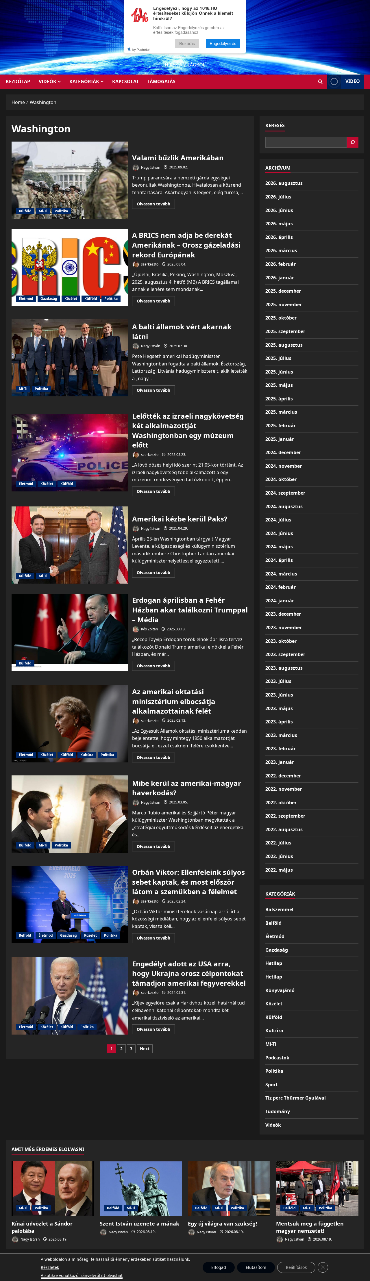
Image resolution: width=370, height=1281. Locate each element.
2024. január (279, 600)
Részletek (50, 1267)
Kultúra (86, 754)
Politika (61, 211)
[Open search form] (320, 81)
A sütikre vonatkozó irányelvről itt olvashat (82, 1275)
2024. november (283, 466)
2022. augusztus (284, 829)
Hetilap (273, 963)
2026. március (281, 250)
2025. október (281, 318)
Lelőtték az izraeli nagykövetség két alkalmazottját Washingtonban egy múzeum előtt (70, 453)
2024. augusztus (284, 506)
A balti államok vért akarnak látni (70, 357)
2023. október (281, 641)
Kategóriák (84, 81)
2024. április (279, 560)
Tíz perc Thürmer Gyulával (295, 1098)
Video (352, 81)
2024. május (279, 546)
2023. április (279, 722)
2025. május (279, 385)
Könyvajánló (280, 990)
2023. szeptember (285, 654)
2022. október (281, 802)
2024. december (283, 452)
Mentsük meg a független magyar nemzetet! (310, 1227)
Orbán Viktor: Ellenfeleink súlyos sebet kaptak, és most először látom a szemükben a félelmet (70, 904)
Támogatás (161, 81)
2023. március (281, 735)
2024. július (278, 520)
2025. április (279, 399)
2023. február (280, 748)
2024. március (281, 574)
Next (144, 1048)
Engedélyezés (223, 43)
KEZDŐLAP (18, 81)
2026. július (278, 197)
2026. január (279, 277)
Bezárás (187, 43)
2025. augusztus (284, 345)
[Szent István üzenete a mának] (141, 1188)
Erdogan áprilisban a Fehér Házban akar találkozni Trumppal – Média (70, 632)
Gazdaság (48, 298)
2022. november (283, 789)
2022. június (279, 856)
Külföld (25, 211)
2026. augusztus (284, 183)
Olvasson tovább (156, 205)
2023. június (279, 695)
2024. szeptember (285, 493)
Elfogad (218, 1267)
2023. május (279, 708)
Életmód (26, 298)
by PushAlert (141, 49)
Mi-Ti (43, 211)
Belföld (25, 935)
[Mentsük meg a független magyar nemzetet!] (317, 1188)
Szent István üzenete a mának (139, 1223)
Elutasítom (256, 1267)
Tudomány (277, 1111)
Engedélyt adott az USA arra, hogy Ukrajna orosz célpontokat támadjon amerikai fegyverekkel (70, 996)
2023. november (283, 627)
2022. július (278, 843)
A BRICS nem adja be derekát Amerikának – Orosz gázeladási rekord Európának (70, 267)
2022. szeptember (285, 816)
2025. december (283, 291)
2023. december (283, 614)
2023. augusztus (284, 668)
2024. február (280, 587)
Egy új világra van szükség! (222, 1223)
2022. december (283, 776)
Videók (47, 81)
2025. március (281, 412)
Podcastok (277, 1057)
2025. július (278, 358)
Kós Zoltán (149, 629)
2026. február (280, 264)
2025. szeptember (285, 331)
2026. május (279, 223)
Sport (271, 1084)
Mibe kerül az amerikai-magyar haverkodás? (70, 814)
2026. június (279, 210)
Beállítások (296, 1267)
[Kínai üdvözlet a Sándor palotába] (53, 1188)
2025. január (279, 439)
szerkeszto (149, 264)
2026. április (279, 237)
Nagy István (150, 167)
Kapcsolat (125, 81)
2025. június (279, 372)
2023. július (278, 681)
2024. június (279, 533)
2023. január (279, 762)
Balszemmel (279, 909)
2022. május (279, 870)
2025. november (283, 304)
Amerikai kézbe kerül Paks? (70, 545)
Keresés (275, 125)
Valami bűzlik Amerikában (70, 180)
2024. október (281, 479)
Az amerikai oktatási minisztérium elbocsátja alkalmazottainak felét (70, 723)
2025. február (280, 425)
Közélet (70, 298)
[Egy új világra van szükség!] (229, 1188)
